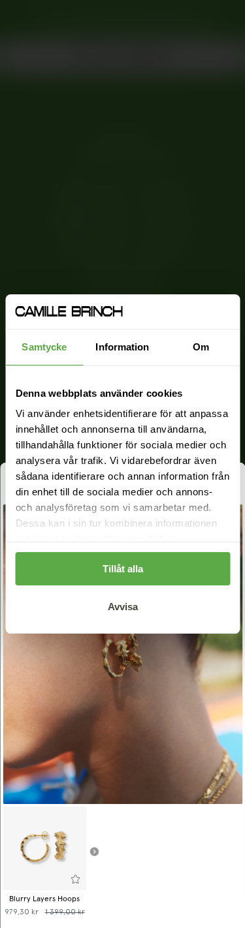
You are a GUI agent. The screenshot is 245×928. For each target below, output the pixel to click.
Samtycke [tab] (44, 346)
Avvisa (123, 606)
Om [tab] (201, 346)
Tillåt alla (123, 568)
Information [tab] (122, 346)
